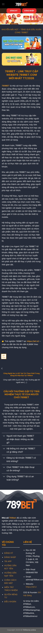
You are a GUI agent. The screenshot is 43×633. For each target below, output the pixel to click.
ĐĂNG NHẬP (29, 11)
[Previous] (2, 368)
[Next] (41, 368)
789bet (12, 518)
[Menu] (3, 4)
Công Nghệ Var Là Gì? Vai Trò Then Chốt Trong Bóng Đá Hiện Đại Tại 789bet (21, 374)
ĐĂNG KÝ (13, 11)
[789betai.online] (21, 4)
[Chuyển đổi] (4, 436)
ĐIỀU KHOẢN (10, 601)
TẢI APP (7, 561)
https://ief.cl (31, 587)
